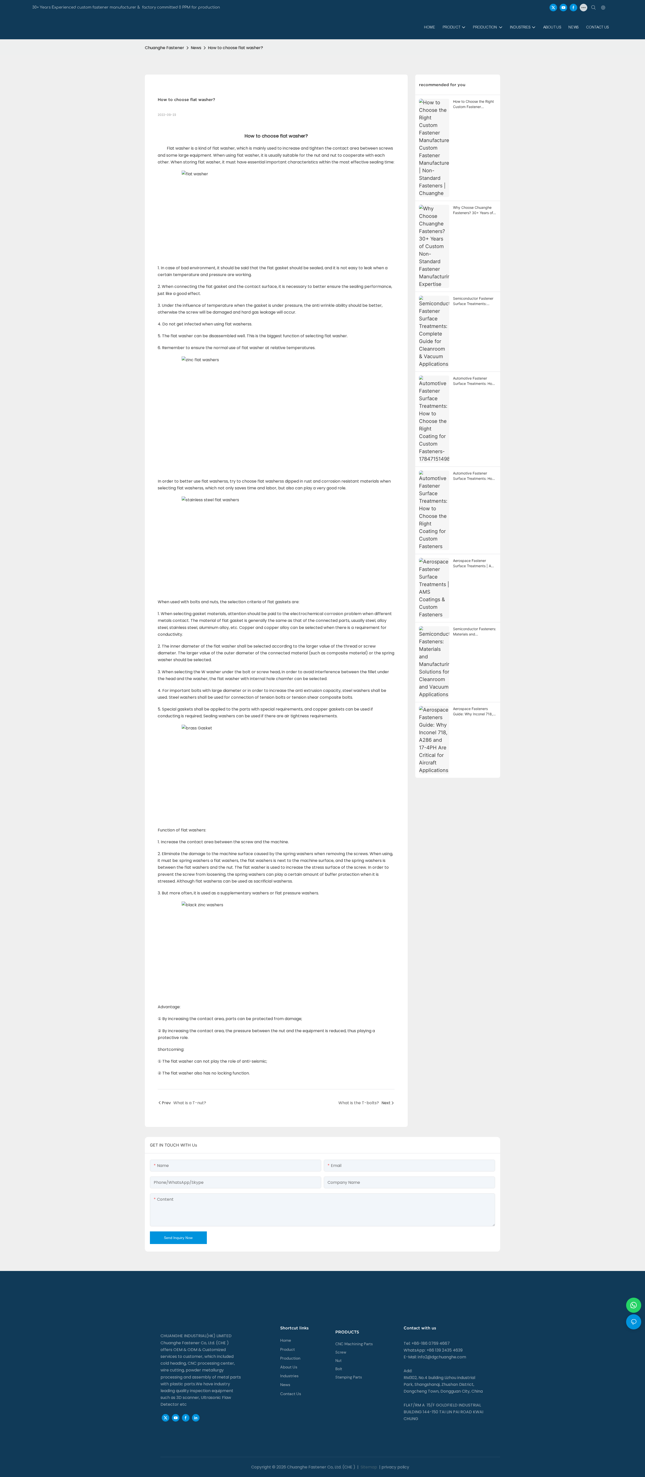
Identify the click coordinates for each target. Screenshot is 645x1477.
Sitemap (368, 1467)
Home (285, 1340)
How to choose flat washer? (235, 48)
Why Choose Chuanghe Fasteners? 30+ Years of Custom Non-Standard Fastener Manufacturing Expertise (473, 210)
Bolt (338, 1368)
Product (287, 1349)
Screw (340, 1352)
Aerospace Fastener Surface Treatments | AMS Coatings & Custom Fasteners (474, 563)
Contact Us (290, 1393)
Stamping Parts (348, 1377)
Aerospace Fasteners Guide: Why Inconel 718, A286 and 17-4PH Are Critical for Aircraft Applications (473, 712)
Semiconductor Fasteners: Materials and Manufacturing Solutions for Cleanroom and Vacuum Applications (474, 632)
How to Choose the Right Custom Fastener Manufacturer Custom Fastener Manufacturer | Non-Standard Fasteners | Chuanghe (474, 104)
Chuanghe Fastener (164, 48)
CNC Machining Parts (354, 1344)
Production (290, 1358)
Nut (338, 1360)
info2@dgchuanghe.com (442, 1357)
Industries (289, 1376)
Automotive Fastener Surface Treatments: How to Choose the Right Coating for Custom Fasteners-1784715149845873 (474, 381)
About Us (288, 1367)
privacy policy (395, 1467)
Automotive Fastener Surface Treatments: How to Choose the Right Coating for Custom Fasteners (474, 476)
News (196, 48)
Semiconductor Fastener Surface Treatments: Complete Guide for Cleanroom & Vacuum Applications (473, 301)
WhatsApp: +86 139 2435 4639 (433, 1350)
